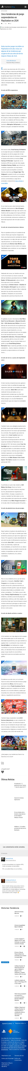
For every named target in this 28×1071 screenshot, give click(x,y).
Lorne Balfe (4, 183)
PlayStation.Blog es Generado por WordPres (7, 1064)
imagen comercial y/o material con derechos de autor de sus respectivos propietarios (13, 1047)
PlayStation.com (6, 1055)
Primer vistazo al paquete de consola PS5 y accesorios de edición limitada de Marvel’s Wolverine (20, 997)
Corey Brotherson (11, 60)
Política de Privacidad (8, 1058)
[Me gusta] (21, 916)
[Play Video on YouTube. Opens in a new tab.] (23, 107)
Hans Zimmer (19, 181)
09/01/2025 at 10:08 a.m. (11, 881)
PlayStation (9, 7)
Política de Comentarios (18, 1059)
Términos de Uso (19, 1055)
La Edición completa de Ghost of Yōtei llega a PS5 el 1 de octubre (20, 981)
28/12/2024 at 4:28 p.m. (11, 860)
